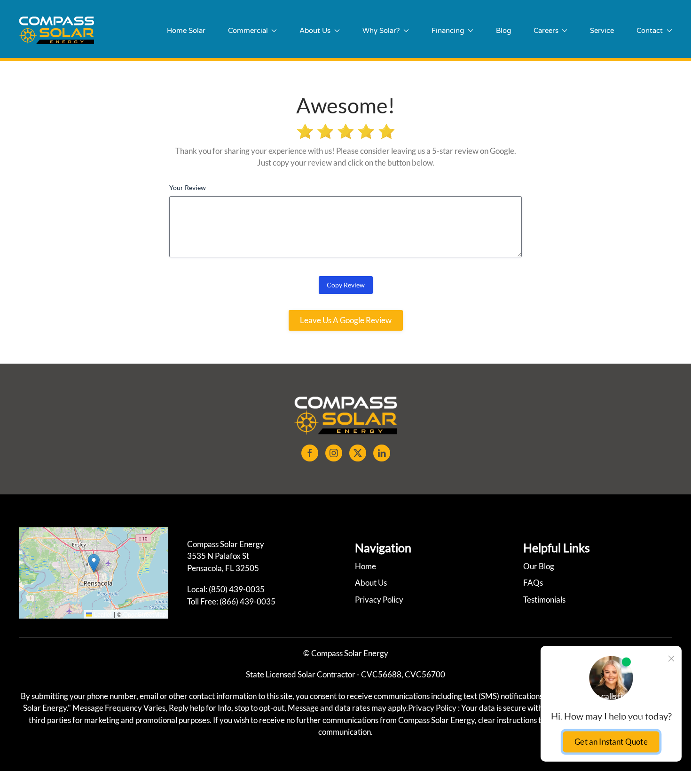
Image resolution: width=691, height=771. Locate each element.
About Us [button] (314, 30)
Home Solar (186, 30)
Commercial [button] (248, 30)
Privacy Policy (379, 599)
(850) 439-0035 (237, 589)
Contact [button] (649, 30)
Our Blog (538, 566)
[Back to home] (56, 30)
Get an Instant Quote (611, 741)
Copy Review (346, 285)
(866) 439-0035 (247, 601)
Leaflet (102, 614)
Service (602, 30)
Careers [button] (546, 30)
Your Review (187, 187)
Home (365, 566)
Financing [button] (448, 30)
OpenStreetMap (144, 614)
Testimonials (544, 599)
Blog (503, 30)
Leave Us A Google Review (346, 320)
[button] (94, 563)
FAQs (533, 583)
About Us (371, 583)
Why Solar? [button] (381, 30)
